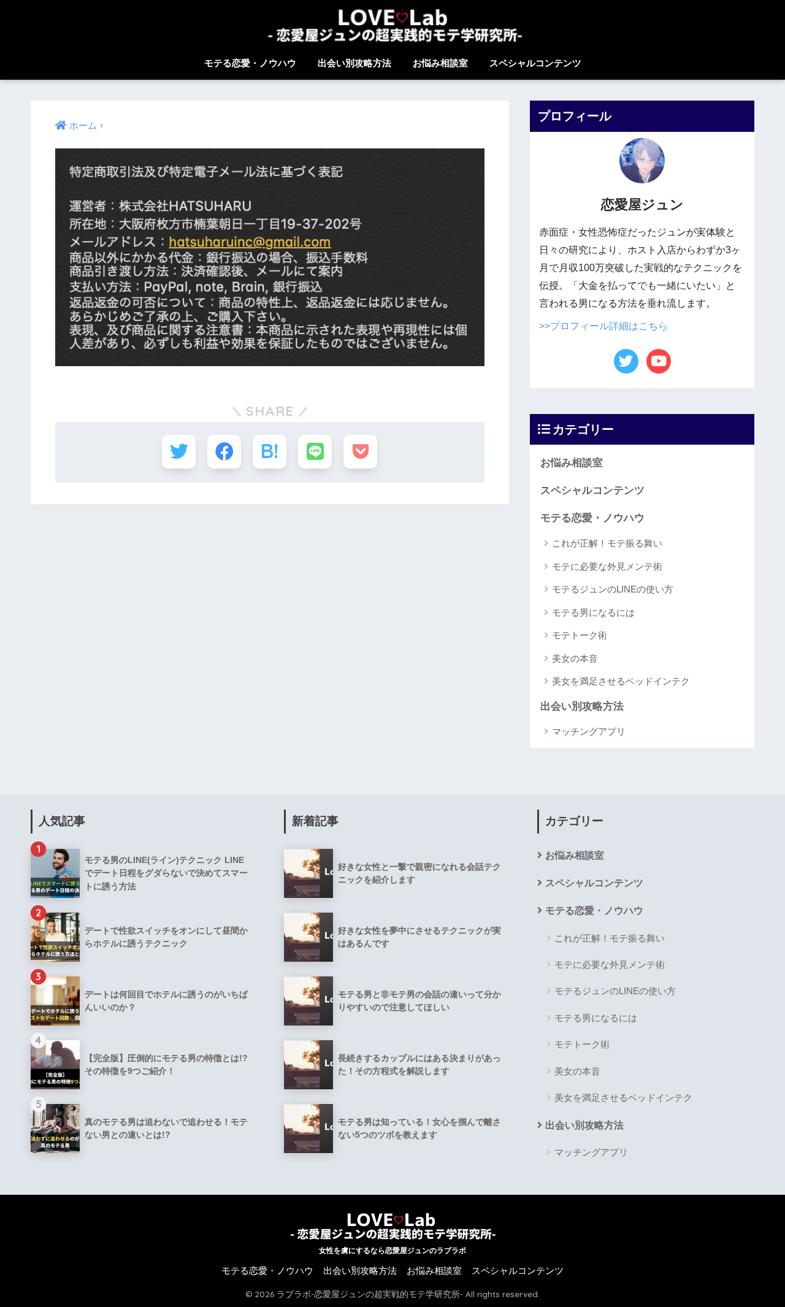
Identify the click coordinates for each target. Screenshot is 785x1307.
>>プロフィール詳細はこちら (603, 326)
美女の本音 (575, 658)
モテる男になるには (593, 612)
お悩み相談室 (440, 63)
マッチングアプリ (589, 731)
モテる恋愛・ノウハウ (250, 63)
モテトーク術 (579, 635)
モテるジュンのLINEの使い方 (612, 589)
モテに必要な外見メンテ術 (607, 566)
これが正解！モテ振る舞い (607, 543)
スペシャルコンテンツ (535, 63)
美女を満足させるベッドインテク (621, 681)
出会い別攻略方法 (354, 63)
